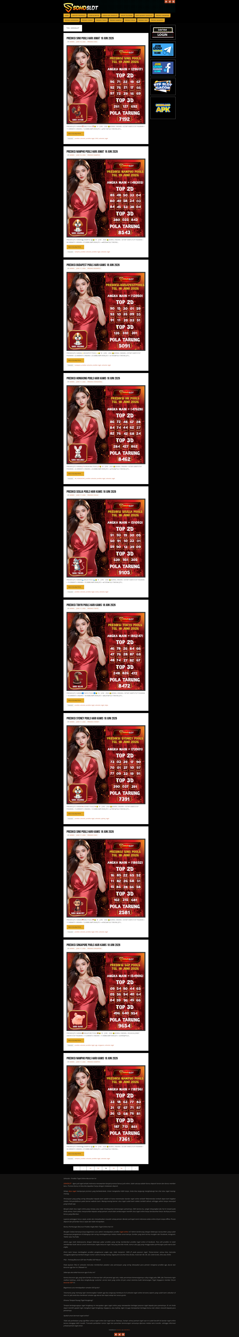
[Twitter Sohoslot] (169, 1)
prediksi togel (90, 138)
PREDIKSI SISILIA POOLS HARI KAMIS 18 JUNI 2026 (91, 491)
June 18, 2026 (81, 42)
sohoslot (101, 138)
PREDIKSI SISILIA (92, 495)
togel (106, 138)
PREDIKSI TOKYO (92, 608)
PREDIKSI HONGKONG (94, 382)
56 (121, 1168)
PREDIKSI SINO (92, 42)
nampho (77, 252)
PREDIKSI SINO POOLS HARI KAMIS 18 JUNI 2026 (90, 831)
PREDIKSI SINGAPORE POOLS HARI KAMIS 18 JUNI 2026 (93, 945)
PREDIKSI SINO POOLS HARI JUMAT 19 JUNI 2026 (90, 38)
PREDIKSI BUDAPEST (94, 268)
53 (98, 1168)
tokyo (106, 705)
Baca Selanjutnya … (75, 134)
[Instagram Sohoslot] (173, 1)
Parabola (119, 1330)
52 (90, 1168)
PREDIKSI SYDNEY (93, 722)
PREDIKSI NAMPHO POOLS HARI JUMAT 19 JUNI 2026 (92, 151)
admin (72, 42)
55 (114, 1168)
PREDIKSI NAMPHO (93, 155)
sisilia (97, 592)
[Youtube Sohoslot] (166, 1)
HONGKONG (81, 478)
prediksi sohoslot (80, 138)
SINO (96, 138)
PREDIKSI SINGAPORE (94, 948)
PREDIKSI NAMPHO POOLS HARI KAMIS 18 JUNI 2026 (92, 1058)
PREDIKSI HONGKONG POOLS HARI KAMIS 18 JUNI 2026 (93, 378)
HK (75, 478)
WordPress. (126, 1330)
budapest (78, 365)
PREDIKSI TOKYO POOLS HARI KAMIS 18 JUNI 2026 (91, 605)
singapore (101, 1045)
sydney (103, 818)
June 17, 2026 (81, 268)
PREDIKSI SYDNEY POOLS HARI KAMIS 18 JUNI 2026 (92, 718)
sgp (96, 1045)
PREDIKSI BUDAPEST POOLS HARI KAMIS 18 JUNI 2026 (93, 265)
